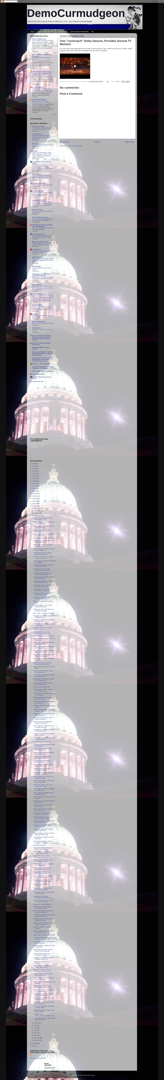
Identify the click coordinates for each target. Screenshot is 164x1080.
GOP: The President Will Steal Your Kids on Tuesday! (44, 978)
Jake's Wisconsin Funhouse (41, 71)
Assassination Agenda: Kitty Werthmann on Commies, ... (43, 569)
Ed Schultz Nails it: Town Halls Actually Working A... (43, 606)
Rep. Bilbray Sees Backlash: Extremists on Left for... (42, 872)
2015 (34, 491)
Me (93, 31)
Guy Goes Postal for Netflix (42, 687)
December (37, 508)
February (37, 1038)
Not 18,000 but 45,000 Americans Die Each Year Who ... (44, 773)
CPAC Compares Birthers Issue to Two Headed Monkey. (44, 860)
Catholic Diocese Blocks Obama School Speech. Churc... (43, 994)
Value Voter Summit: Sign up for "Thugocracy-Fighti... (43, 785)
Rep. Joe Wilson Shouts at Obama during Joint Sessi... (44, 931)
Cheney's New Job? (39, 845)
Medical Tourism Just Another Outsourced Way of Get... (42, 868)
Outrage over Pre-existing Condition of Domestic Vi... (44, 745)
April (35, 1033)
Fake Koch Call (62, 31)
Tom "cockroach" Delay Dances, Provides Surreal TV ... (43, 726)
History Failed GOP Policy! (46, 31)
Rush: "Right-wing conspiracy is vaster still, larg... (43, 545)
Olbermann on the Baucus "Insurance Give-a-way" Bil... (43, 813)
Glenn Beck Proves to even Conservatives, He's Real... (42, 632)
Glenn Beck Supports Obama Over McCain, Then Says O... (44, 655)
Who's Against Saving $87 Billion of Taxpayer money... (44, 793)
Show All (53, 114)
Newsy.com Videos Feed (40, 242)
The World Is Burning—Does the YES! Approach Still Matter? (42, 228)
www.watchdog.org (38, 234)
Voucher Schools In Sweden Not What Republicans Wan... (43, 817)
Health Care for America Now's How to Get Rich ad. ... (44, 702)
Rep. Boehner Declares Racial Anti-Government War (44, 781)
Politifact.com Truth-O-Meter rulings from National (41, 274)
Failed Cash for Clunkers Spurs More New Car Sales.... (43, 888)
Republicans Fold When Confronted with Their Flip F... (44, 534)
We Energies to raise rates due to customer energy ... (44, 526)
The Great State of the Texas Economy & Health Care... (42, 757)
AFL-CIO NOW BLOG (39, 322)
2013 (34, 496)
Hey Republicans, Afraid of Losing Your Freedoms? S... (44, 730)
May (35, 1030)
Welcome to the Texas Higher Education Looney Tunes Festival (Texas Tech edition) (41, 102)
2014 (34, 493)
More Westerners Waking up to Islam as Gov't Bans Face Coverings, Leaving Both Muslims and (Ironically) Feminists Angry (42, 167)
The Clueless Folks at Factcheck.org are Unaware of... (44, 942)
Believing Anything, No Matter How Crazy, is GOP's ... (44, 1010)
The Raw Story (37, 134)
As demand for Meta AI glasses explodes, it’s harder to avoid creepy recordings (42, 90)
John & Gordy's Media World (79, 31)
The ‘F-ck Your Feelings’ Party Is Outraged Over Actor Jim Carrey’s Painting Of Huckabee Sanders (41, 308)
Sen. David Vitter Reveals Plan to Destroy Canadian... (43, 718)
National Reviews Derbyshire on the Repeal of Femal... (44, 522)
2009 (34, 506)
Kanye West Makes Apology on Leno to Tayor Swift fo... (43, 848)
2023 (34, 471)
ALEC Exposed (37, 257)
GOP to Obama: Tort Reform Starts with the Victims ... (44, 998)
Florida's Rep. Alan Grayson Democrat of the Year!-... (42, 530)
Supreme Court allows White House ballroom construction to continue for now (42, 177)
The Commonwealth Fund (40, 294)
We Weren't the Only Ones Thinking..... (42, 962)
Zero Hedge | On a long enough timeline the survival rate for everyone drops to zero (42, 359)
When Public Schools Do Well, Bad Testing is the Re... (44, 643)
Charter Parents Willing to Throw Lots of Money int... (43, 671)
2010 (34, 503)
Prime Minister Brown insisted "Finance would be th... (42, 553)
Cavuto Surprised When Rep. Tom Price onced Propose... (44, 900)
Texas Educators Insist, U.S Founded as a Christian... (42, 589)
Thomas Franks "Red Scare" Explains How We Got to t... (42, 761)
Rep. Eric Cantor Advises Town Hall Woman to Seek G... (44, 651)
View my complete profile (37, 1058)
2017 (34, 486)
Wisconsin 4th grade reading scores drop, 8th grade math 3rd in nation (42, 236)
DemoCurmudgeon (76, 13)
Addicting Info (37, 285)
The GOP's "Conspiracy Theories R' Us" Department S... (44, 990)
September (37, 516)
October (36, 513)
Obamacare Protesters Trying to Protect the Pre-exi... (43, 829)
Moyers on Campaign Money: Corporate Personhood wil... (43, 970)
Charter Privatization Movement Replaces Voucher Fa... (43, 958)
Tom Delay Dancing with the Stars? (44, 636)
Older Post (129, 142)
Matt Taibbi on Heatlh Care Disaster (44, 935)
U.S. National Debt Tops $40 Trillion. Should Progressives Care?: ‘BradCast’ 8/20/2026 (42, 194)
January (36, 1040)
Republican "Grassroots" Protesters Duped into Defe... (44, 738)
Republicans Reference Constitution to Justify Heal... (44, 620)
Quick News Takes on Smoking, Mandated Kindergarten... (43, 585)
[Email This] (122, 82)
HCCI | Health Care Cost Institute (42, 371)
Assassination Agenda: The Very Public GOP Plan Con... (43, 581)
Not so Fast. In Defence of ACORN (44, 613)
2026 (34, 463)
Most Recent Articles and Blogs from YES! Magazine (42, 225)
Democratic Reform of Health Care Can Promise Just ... (44, 809)
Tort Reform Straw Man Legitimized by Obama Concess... (44, 915)
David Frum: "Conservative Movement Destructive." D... (43, 856)
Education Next (37, 209)
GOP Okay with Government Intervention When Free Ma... (43, 986)
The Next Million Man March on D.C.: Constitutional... (43, 769)
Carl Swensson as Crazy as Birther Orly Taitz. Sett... (44, 789)
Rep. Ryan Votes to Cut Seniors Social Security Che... (43, 593)
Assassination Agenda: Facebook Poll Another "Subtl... (43, 565)
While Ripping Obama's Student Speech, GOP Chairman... (43, 950)
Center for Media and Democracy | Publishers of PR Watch (42, 367)
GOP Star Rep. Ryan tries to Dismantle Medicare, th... (42, 954)
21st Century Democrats (40, 217)
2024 (34, 468)
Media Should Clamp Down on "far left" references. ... (44, 1002)
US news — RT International (41, 364)
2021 (34, 476)
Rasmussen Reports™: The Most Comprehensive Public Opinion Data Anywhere (43, 353)
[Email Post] (107, 81)
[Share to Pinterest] (129, 82)
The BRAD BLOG (37, 191)
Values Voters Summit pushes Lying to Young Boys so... (44, 714)
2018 (34, 483)
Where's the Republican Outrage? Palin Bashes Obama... (44, 647)
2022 (34, 473)
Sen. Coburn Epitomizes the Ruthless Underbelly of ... (42, 597)
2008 (34, 1043)
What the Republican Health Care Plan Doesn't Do (44, 821)
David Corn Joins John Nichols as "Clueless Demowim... (44, 610)
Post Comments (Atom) (75, 146)
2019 (34, 481)
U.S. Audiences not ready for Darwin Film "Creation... (44, 694)
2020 (34, 478)
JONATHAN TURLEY (38, 200)
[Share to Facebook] (127, 82)
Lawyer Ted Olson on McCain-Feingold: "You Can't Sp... (43, 938)
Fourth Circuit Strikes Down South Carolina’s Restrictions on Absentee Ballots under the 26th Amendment (42, 203)
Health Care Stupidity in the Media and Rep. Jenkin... (44, 1006)
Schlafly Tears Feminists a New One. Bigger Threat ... (43, 518)
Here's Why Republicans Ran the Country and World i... (43, 911)
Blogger (92, 1075)
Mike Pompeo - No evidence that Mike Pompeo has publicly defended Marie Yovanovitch (42, 278)
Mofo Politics (36, 266)
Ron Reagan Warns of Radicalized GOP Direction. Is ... (44, 892)
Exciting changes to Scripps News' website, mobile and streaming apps (42, 244)
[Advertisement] (36, 397)
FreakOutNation (37, 305)
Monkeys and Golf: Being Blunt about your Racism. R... (43, 722)
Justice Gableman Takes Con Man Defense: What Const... (44, 833)
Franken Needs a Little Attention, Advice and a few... (43, 974)
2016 (34, 488)
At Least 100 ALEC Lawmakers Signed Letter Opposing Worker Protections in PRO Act (43, 260)
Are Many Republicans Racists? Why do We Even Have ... (43, 628)
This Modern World (38, 374)
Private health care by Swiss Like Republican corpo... (43, 777)
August (36, 1023)
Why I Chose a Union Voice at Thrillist (42, 323)
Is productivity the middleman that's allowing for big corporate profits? (42, 73)
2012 (34, 498)
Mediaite (35, 151)
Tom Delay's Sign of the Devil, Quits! (44, 538)
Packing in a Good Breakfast (42, 904)
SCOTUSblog (36, 174)
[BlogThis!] (124, 82)
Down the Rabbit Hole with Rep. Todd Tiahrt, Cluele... (43, 683)
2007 (34, 1046)
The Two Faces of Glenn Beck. (43, 742)
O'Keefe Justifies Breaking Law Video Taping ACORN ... (43, 573)
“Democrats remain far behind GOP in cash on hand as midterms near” (42, 128)
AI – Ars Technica (37, 87)
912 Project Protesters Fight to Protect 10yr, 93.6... (43, 825)
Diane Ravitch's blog (39, 183)
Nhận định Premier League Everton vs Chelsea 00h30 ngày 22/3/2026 (42, 219)
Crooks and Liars (37, 381)
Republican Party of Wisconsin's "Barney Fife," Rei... (43, 919)
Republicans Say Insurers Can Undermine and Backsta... (43, 663)
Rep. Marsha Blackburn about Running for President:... (42, 842)
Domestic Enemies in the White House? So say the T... (43, 876)
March (36, 1035)
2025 (34, 466)
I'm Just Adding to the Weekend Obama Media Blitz (43, 765)
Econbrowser (36, 328)
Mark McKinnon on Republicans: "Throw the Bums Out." (43, 852)
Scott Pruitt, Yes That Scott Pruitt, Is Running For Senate (42, 251)
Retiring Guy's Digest (39, 99)
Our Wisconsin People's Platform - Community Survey (41, 58)
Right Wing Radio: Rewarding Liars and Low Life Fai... (44, 698)
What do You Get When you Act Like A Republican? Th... (44, 616)
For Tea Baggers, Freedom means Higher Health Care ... (44, 549)
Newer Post (64, 142)
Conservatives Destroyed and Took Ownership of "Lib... (44, 675)
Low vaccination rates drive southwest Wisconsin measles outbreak (42, 41)
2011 (34, 501)
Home (32, 31)
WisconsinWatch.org (39, 39)
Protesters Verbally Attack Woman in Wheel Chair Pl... (44, 734)
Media (117, 81)
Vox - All (34, 143)
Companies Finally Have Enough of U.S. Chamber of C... (44, 679)
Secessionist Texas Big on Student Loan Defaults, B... (44, 753)
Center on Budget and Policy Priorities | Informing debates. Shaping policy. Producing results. (41, 338)
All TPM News (36, 249)
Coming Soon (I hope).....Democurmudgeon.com (44, 1014)
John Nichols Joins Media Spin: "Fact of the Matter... (43, 749)
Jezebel (34, 314)
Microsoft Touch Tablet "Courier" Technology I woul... (43, 690)
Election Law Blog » (38, 126)
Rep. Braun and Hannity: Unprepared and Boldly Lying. (43, 897)
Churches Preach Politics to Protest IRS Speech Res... (44, 577)
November (37, 511)
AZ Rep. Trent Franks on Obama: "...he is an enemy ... (44, 557)
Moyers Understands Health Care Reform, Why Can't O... (44, 966)
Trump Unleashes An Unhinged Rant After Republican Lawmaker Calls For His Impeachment (42, 288)
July (35, 1025)
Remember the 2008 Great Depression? (42, 884)
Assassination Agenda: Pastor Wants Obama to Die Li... (44, 1019)
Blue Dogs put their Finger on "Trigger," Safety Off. (42, 923)
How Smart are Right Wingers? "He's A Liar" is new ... (43, 907)
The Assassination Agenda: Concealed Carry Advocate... (43, 880)
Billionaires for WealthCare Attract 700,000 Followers (44, 864)
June (35, 1028)
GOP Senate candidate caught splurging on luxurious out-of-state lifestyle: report (41, 137)
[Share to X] (126, 82)
